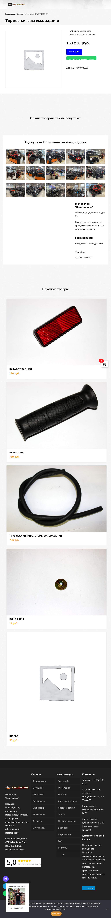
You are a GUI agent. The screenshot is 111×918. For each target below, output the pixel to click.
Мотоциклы (38, 788)
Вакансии (62, 828)
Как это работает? (15, 908)
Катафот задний (20, 369)
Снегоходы (38, 794)
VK (63, 854)
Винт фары (16, 619)
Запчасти (21, 14)
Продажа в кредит (67, 821)
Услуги (61, 814)
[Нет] (107, 908)
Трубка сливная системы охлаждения (35, 535)
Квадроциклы (39, 781)
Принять (56, 913)
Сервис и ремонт (66, 808)
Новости (62, 794)
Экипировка (38, 808)
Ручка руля (16, 452)
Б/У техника (38, 828)
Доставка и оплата (67, 801)
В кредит (74, 51)
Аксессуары (39, 814)
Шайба (13, 736)
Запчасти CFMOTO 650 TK (37, 14)
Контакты (62, 847)
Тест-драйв (63, 781)
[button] (30, 882)
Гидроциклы (39, 801)
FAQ (60, 841)
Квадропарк (10, 14)
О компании (64, 788)
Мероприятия (64, 834)
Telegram (90, 888)
